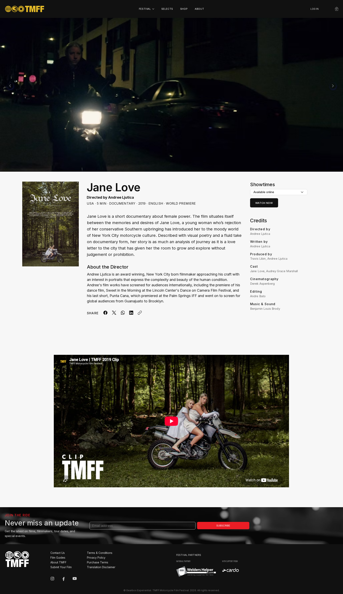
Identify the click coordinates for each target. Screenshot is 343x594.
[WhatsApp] (123, 313)
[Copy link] (140, 313)
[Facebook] (105, 313)
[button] (336, 9)
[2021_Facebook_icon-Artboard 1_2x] (63, 578)
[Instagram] (52, 578)
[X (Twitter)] (114, 313)
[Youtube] (74, 578)
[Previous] (10, 86)
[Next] (333, 86)
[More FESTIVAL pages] (153, 9)
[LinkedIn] (131, 313)
